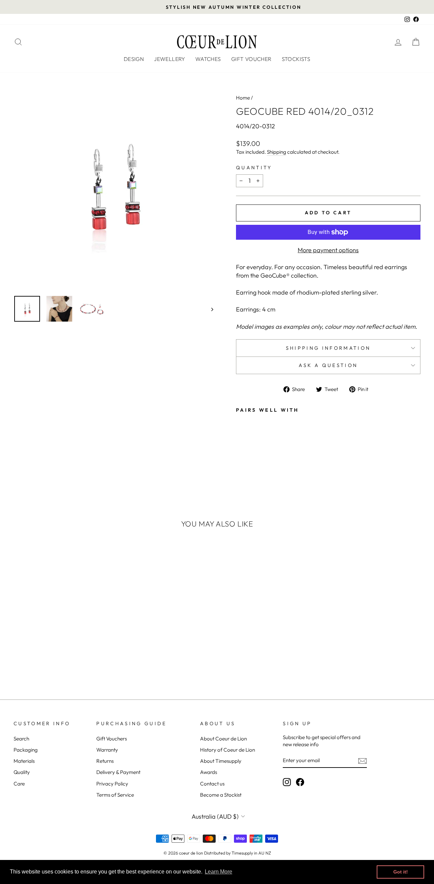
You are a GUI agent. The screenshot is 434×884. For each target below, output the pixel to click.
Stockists (296, 59)
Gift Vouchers (111, 738)
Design (134, 59)
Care (19, 783)
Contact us (212, 783)
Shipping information (328, 348)
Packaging (26, 750)
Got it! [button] (400, 872)
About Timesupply (220, 761)
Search (21, 738)
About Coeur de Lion (223, 738)
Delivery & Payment (118, 772)
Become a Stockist (220, 795)
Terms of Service (115, 795)
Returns (105, 761)
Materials (24, 761)
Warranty (107, 750)
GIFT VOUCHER (251, 59)
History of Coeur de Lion (227, 750)
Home (243, 97)
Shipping (276, 152)
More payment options (328, 250)
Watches (208, 59)
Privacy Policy (112, 783)
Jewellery (169, 59)
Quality (22, 772)
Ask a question (328, 365)
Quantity (254, 168)
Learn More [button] (218, 872)
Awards (208, 772)
